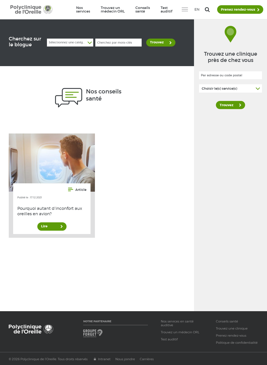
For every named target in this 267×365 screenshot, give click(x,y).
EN (196, 9)
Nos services (83, 9)
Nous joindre (125, 359)
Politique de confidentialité (237, 343)
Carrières (147, 359)
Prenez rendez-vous (238, 9)
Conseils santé (142, 9)
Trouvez (157, 42)
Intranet (104, 359)
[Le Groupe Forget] (98, 335)
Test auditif (166, 9)
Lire (44, 226)
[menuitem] (83, 9)
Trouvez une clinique (232, 328)
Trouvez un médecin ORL (113, 9)
